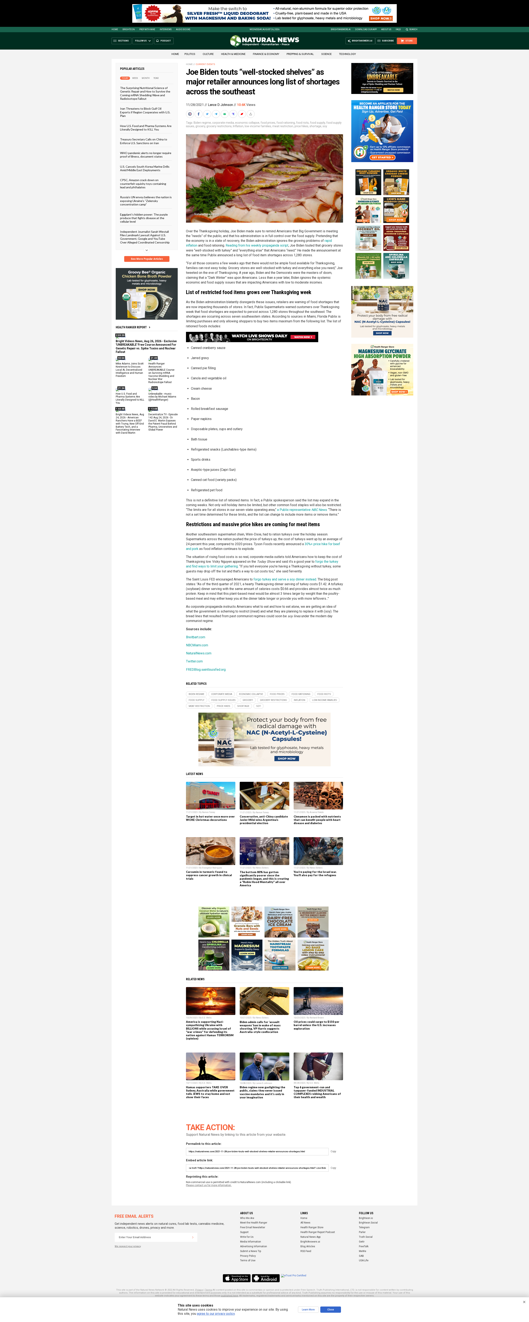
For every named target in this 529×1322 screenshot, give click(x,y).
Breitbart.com (195, 637)
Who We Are (247, 1218)
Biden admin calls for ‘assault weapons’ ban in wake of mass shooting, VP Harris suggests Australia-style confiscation (260, 1027)
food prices (268, 122)
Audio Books (183, 29)
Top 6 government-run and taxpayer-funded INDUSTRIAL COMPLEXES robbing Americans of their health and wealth (317, 1092)
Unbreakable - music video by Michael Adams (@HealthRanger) (162, 396)
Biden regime (202, 122)
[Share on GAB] (225, 114)
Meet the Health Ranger (253, 1222)
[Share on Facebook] (199, 114)
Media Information (250, 1241)
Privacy (199, 1290)
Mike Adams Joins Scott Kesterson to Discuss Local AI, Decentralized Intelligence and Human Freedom (130, 369)
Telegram (364, 1227)
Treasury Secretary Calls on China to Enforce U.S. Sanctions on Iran (143, 141)
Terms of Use (247, 1260)
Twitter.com (194, 661)
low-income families (258, 126)
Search (413, 29)
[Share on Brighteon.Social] (190, 114)
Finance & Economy (266, 54)
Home (115, 29)
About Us (386, 29)
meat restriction (282, 126)
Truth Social (366, 1236)
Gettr (362, 1241)
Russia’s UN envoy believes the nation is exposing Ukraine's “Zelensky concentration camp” (146, 200)
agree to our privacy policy (216, 1314)
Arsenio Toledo (317, 812)
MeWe (362, 1251)
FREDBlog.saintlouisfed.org (206, 670)
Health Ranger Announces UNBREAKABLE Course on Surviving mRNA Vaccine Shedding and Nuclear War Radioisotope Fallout (161, 372)
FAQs (398, 29)
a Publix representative (302, 510)
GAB (361, 1255)
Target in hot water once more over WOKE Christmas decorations (210, 818)
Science (326, 54)
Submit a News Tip (250, 1251)
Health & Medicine (233, 54)
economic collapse (247, 122)
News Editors (262, 868)
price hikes (301, 126)
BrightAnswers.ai (341, 29)
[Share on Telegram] (216, 114)
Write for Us (247, 1236)
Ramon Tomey (208, 812)
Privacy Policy (248, 1255)
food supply (317, 122)
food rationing (285, 122)
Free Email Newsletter (252, 1227)
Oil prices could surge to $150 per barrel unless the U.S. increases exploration (316, 1025)
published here (229, 1295)
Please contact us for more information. (209, 1185)
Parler (362, 1232)
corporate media (223, 122)
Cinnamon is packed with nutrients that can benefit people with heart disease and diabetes (317, 820)
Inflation (238, 126)
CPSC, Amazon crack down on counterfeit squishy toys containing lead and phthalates (143, 183)
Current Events (205, 64)
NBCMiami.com (197, 645)
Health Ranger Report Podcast (317, 1232)
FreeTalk (363, 1246)
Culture (208, 54)
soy (325, 126)
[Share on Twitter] (207, 114)
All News (305, 1222)
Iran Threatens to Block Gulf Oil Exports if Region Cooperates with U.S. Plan (145, 112)
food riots (302, 122)
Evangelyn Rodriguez (212, 868)
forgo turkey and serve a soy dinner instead (285, 579)
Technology (347, 54)
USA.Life (363, 1260)
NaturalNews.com (198, 653)
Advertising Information (253, 1246)
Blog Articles (307, 1246)
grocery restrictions (219, 126)
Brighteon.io (366, 1218)
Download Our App (366, 29)
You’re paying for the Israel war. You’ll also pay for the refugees (315, 873)
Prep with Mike (147, 29)
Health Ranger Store (311, 1227)
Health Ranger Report (131, 327)
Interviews (166, 29)
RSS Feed (305, 1251)
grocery (200, 126)
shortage (315, 126)
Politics (190, 54)
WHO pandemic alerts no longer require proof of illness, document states (145, 154)
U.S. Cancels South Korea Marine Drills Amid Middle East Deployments (144, 168)
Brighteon (129, 29)
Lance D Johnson (220, 105)
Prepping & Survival (300, 54)
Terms (208, 1290)
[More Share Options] (251, 114)
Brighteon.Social (368, 1222)
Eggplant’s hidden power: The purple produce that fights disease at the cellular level (144, 217)
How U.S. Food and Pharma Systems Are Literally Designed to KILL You (146, 127)
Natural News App (310, 1236)
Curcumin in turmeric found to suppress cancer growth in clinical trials (209, 875)
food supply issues (223, 700)
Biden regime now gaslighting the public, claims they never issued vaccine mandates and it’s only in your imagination (262, 1092)
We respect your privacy (128, 1246)
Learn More (308, 1309)
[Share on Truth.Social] (233, 114)
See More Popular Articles (147, 259)
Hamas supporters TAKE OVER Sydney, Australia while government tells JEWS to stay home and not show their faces (210, 1092)
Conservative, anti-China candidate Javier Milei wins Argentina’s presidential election (264, 820)
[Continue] (192, 1237)
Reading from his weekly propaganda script (257, 245)
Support (244, 1232)
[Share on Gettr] (242, 114)
